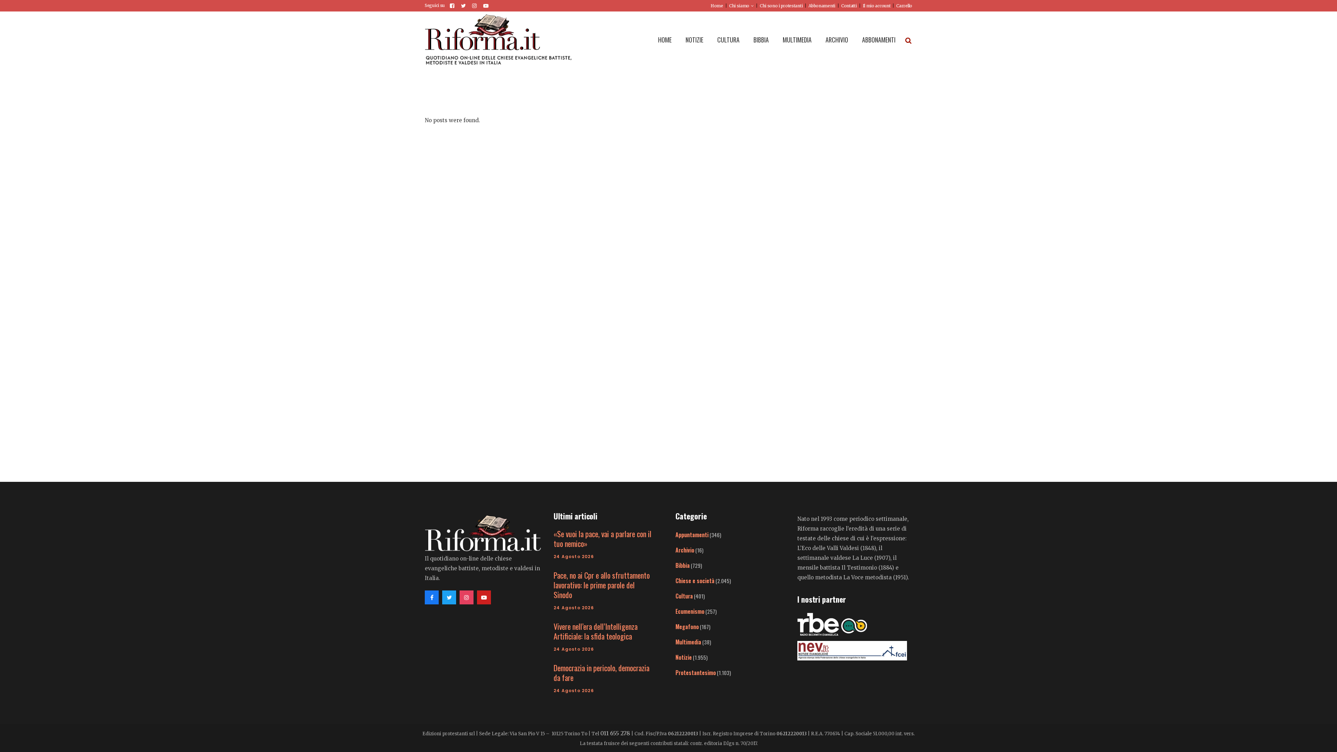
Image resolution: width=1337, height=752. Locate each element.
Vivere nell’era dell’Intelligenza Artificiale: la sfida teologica (596, 631)
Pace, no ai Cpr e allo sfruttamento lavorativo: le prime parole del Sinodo (602, 585)
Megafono (687, 626)
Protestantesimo (695, 672)
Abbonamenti (821, 5)
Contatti (849, 5)
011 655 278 (615, 733)
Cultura (684, 596)
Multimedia (688, 642)
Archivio (684, 550)
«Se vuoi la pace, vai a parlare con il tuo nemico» (602, 538)
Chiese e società (694, 581)
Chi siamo (739, 5)
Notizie (683, 657)
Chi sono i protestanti (781, 5)
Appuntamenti (692, 535)
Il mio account (877, 5)
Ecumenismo (689, 611)
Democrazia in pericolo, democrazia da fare (601, 672)
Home (717, 5)
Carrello (904, 5)
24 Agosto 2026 (574, 556)
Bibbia (682, 565)
